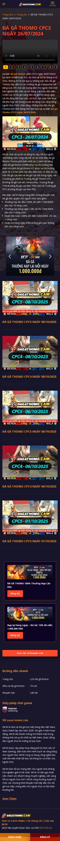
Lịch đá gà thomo (39, 679)
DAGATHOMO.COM (17, 720)
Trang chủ (7, 679)
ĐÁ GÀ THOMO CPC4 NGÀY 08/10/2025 (29, 376)
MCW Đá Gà (45, 827)
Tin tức (33, 685)
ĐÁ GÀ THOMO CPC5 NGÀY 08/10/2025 (29, 322)
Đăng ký (15, 593)
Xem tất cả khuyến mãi (30, 653)
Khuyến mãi (8, 692)
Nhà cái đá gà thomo (13, 685)
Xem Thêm (9, 798)
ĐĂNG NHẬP (15, 836)
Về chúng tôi (34, 820)
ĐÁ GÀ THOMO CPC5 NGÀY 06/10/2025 (29, 431)
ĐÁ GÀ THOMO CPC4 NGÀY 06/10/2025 (29, 486)
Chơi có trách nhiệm (13, 820)
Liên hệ (34, 692)
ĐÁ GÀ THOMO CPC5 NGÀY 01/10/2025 (29, 541)
